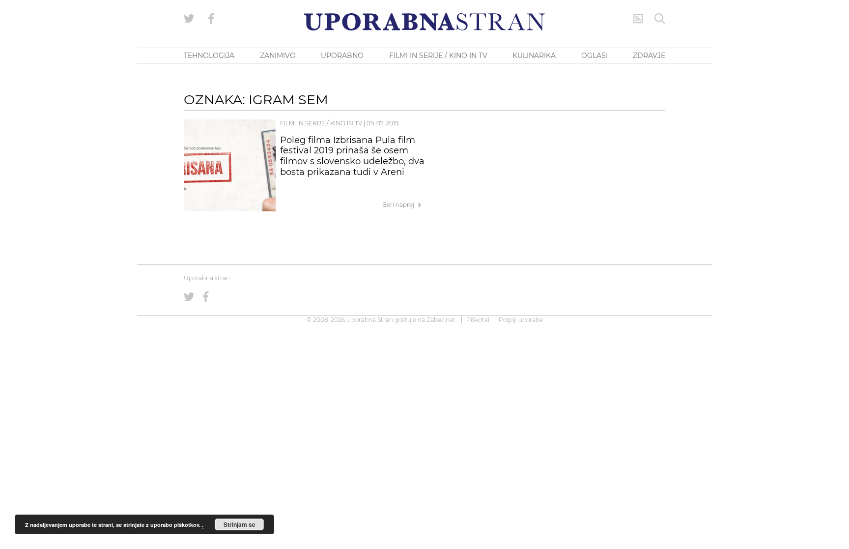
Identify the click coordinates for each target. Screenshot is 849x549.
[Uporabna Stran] (424, 21)
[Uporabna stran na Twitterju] (189, 18)
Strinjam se (239, 524)
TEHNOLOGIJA (209, 55)
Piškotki (477, 319)
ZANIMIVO (278, 55)
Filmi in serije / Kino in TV (321, 123)
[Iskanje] (659, 18)
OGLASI (594, 55)
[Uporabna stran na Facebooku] (211, 18)
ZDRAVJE (649, 55)
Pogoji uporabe (521, 319)
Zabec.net (440, 319)
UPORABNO (342, 55)
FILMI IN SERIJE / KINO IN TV (438, 55)
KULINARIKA (534, 55)
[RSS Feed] (638, 18)
